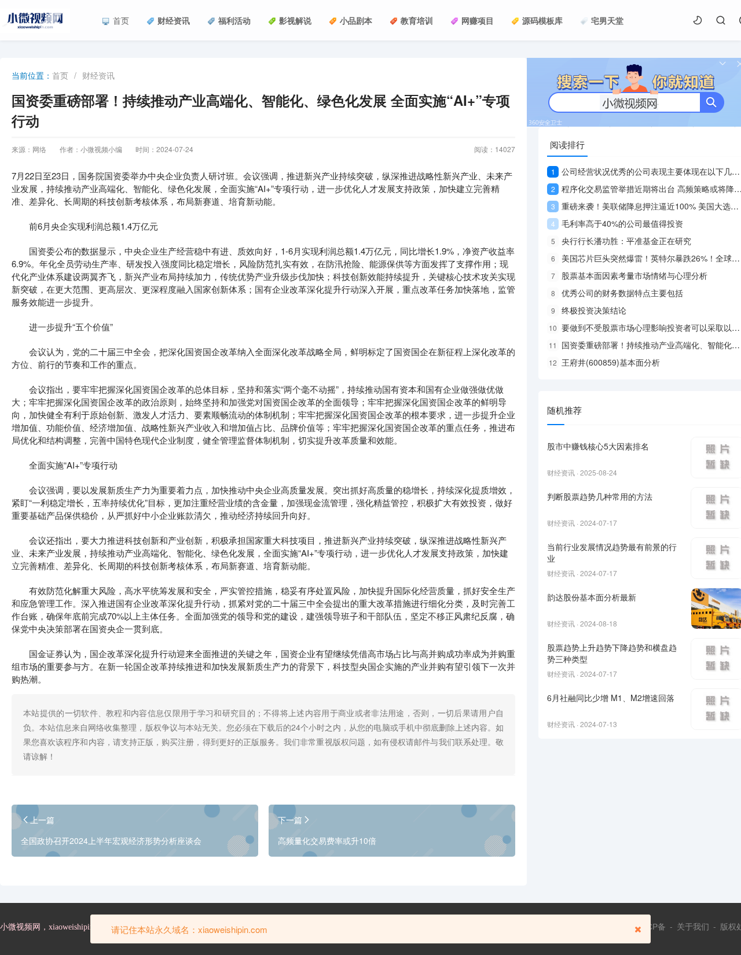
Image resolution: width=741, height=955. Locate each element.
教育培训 (417, 20)
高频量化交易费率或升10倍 (327, 840)
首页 (121, 20)
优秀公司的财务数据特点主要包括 (617, 292)
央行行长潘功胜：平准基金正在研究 (621, 240)
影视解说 (295, 20)
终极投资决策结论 (588, 310)
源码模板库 (542, 20)
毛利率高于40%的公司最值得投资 (617, 223)
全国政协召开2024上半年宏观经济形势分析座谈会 (111, 840)
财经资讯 (173, 20)
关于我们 (693, 926)
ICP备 (655, 926)
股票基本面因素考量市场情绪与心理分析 (629, 275)
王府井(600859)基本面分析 (604, 362)
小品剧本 (356, 20)
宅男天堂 (607, 20)
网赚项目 (477, 20)
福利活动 (234, 20)
